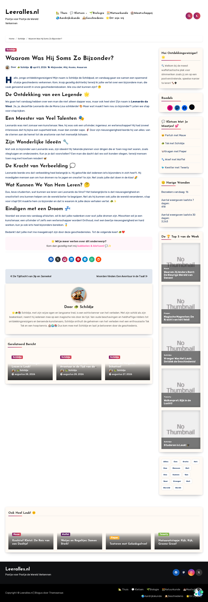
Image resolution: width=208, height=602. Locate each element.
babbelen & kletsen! (90, 245)
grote (186, 462)
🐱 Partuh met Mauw (173, 135)
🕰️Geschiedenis (93, 18)
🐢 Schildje (23, 67)
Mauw (16, 534)
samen (176, 475)
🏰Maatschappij (141, 13)
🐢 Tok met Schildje (173, 143)
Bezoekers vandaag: (173, 192)
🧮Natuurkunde (117, 13)
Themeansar (56, 592)
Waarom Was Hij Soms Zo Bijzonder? (59, 58)
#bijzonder (56, 67)
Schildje (11, 49)
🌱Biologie (96, 13)
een (175, 462)
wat (188, 481)
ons (165, 475)
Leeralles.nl (22, 12)
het (195, 462)
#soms (72, 67)
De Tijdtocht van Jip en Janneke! (32, 276)
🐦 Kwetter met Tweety (175, 167)
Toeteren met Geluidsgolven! (128, 544)
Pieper (114, 537)
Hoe (165, 468)
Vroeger (177, 481)
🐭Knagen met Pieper (174, 151)
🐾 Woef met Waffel (173, 159)
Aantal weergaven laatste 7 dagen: (177, 202)
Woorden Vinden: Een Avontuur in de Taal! (120, 276)
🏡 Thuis (61, 13)
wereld (166, 488)
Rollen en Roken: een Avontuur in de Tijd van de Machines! (77, 366)
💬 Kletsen (78, 13)
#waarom (82, 67)
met (187, 468)
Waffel (65, 534)
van (186, 475)
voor (165, 481)
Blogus (39, 592)
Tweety (164, 534)
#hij (65, 67)
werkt (178, 488)
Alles (165, 462)
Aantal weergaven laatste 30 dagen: (178, 216)
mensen (176, 468)
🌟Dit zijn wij (115, 18)
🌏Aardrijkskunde (68, 18)
